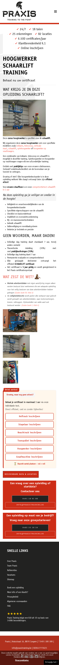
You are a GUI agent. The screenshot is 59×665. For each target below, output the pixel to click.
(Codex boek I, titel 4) (30, 305)
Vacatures (11, 575)
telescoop (28, 146)
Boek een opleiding (15, 588)
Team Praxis (12, 566)
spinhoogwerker (24, 149)
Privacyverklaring (21, 661)
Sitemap (10, 580)
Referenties (12, 570)
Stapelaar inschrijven (29, 425)
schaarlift (12, 149)
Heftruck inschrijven (29, 416)
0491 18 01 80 (30, 499)
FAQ (8, 606)
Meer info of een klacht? (17, 592)
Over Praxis (11, 561)
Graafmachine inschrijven (29, 457)
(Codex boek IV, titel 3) (24, 293)
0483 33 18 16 (30, 528)
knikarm (20, 146)
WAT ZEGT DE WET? (18, 277)
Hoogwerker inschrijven (29, 449)
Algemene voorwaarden (17, 601)
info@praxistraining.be (30, 505)
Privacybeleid (12, 597)
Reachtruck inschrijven (29, 433)
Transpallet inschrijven (29, 441)
